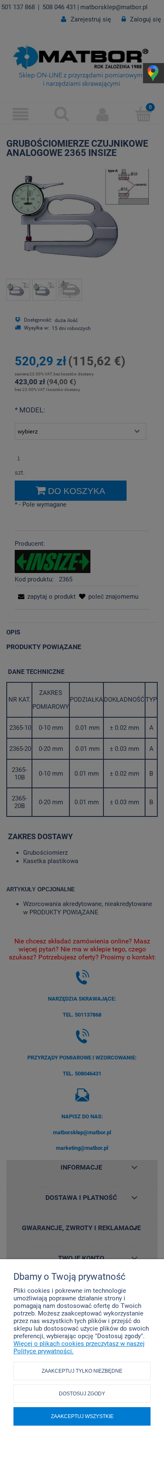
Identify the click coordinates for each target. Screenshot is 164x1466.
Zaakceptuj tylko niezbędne (82, 1371)
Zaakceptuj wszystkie (82, 1416)
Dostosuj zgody (82, 1394)
